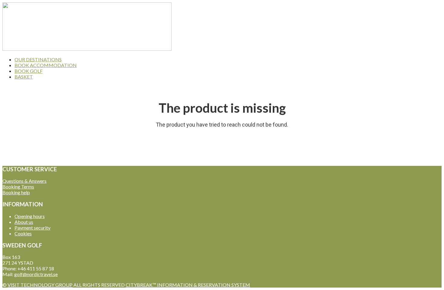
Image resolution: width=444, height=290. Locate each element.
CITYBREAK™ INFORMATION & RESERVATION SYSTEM (188, 285)
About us (23, 222)
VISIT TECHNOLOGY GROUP (40, 285)
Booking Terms (18, 186)
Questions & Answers (24, 181)
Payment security (32, 227)
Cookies (23, 233)
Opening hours (29, 216)
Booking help (16, 192)
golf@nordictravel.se (36, 274)
